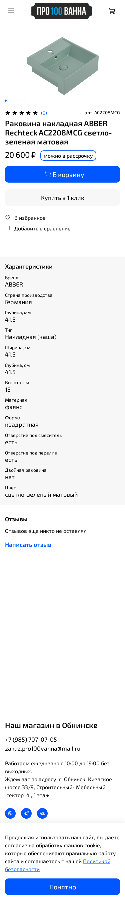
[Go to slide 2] (10, 101)
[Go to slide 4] (19, 101)
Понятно (62, 887)
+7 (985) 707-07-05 (31, 739)
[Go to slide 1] (5, 101)
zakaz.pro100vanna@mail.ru (42, 748)
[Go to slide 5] (24, 101)
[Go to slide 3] (15, 101)
